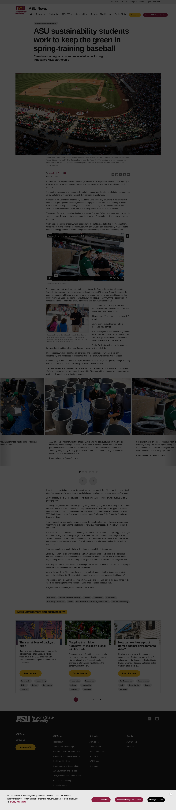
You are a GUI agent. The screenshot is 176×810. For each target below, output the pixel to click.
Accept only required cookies (129, 800)
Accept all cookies (101, 800)
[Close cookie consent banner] (171, 794)
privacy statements (18, 802)
